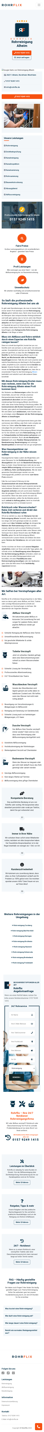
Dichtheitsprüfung (13, 152)
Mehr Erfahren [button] (22, 1182)
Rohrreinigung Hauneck (23, 947)
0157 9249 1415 (22, 219)
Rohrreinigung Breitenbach (22, 957)
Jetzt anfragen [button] (22, 57)
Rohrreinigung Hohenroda (23, 952)
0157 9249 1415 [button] (22, 53)
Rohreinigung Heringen (23, 936)
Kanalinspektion (12, 164)
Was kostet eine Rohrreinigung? (19, 1309)
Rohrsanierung (12, 176)
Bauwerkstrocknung (14, 182)
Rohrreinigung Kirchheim (22, 941)
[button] (6, 117)
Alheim (34, 372)
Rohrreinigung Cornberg (22, 925)
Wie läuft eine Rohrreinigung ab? (19, 1316)
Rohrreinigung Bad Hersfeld (22, 931)
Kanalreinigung (12, 158)
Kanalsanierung (12, 170)
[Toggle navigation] (39, 5)
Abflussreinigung (13, 195)
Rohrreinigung (12, 146)
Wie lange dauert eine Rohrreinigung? (21, 1323)
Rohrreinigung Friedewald (23, 963)
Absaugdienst (11, 188)
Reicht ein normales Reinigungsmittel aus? (21, 1331)
